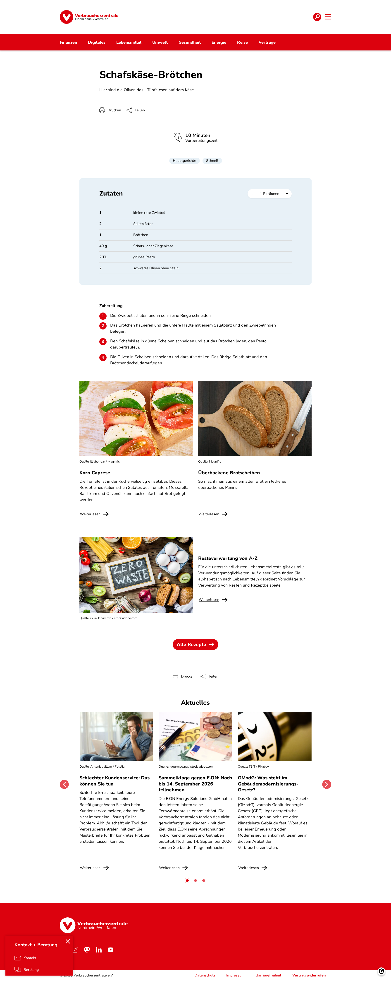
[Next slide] (326, 784)
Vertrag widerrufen (309, 975)
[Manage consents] (381, 971)
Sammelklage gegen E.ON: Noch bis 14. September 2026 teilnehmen (195, 784)
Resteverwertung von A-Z (227, 558)
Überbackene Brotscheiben (229, 473)
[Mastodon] (87, 949)
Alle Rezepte (191, 644)
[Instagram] (75, 949)
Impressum (235, 975)
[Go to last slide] (64, 784)
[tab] (187, 880)
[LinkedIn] (99, 949)
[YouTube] (110, 949)
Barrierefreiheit (268, 975)
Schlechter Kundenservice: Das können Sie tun (114, 781)
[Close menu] (68, 941)
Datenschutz (205, 975)
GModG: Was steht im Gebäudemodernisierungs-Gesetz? (268, 784)
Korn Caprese (94, 473)
